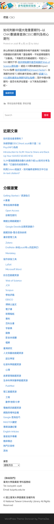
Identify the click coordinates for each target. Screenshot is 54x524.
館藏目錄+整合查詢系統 (14, 232)
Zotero (9, 242)
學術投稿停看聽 (14, 103)
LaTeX (8, 264)
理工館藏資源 (10, 391)
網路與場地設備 (11, 412)
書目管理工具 (10, 237)
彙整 (5, 461)
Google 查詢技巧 (11, 417)
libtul (36, 43)
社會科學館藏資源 (12, 364)
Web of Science (14, 280)
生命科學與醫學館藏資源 (15, 380)
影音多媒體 (11, 337)
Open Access (12, 210)
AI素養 (6, 200)
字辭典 (9, 328)
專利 (8, 318)
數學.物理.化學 (13, 402)
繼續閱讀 (9, 93)
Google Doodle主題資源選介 (20, 226)
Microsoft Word (13, 269)
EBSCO (9, 299)
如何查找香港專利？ (13, 138)
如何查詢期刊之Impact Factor (30, 70)
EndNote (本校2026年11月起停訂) (22, 247)
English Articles (11, 431)
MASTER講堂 (10, 422)
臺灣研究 (7, 348)
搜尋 (46, 115)
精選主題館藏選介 (12, 221)
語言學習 (10, 358)
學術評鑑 (27, 103)
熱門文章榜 (8, 446)
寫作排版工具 (10, 259)
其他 (5, 450)
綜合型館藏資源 (11, 275)
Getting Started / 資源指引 (16, 195)
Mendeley (11, 253)
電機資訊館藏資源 (12, 407)
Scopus (9, 290)
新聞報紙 (10, 314)
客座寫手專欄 (10, 436)
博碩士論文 (11, 304)
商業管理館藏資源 (12, 375)
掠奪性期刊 (11, 215)
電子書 (9, 309)
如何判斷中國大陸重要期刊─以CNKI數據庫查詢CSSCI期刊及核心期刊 (26, 34)
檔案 (8, 342)
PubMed (10, 386)
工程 (8, 397)
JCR (8, 285)
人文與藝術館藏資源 (13, 353)
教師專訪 (7, 441)
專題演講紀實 (10, 427)
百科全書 (10, 323)
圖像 (8, 333)
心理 (8, 370)
